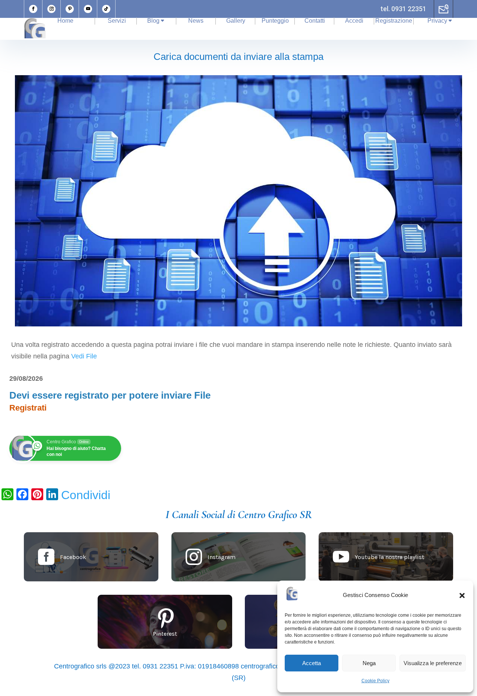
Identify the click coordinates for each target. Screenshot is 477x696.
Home (65, 21)
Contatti (314, 21)
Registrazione (393, 21)
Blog (153, 21)
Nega (369, 663)
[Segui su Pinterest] (70, 9)
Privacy (437, 21)
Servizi (117, 21)
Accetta (311, 663)
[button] (462, 595)
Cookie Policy (375, 680)
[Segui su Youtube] (88, 9)
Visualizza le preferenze (433, 663)
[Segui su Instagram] (51, 9)
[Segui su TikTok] (106, 9)
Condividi (85, 495)
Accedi (354, 21)
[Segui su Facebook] (33, 9)
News (195, 21)
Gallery (235, 21)
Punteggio (275, 21)
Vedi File (84, 356)
